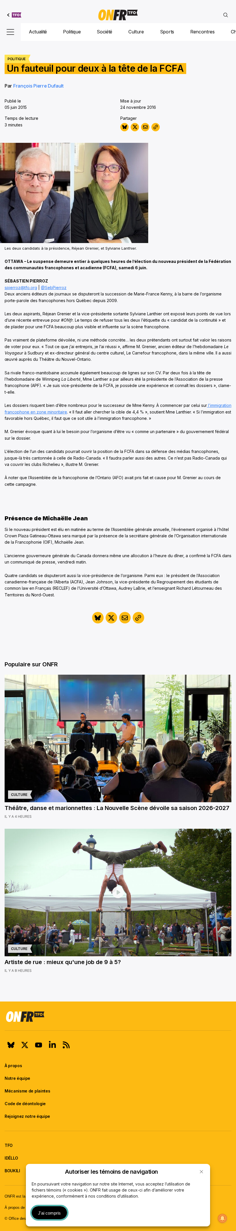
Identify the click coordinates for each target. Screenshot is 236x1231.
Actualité (38, 32)
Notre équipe (17, 1078)
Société (104, 32)
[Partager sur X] (135, 127)
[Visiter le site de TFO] (14, 15)
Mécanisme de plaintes (27, 1090)
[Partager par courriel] (145, 127)
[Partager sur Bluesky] (124, 127)
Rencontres (202, 32)
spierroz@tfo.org (21, 287)
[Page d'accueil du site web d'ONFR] (118, 15)
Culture (136, 32)
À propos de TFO (19, 1207)
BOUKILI (12, 1170)
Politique (72, 32)
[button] (201, 1172)
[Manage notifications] (222, 1218)
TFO (9, 1145)
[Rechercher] (226, 15)
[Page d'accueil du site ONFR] (118, 1016)
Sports (167, 32)
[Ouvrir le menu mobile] (10, 32)
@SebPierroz (53, 287)
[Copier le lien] (155, 127)
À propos (13, 1065)
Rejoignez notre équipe (27, 1116)
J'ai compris (49, 1213)
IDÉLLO (11, 1158)
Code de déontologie (25, 1103)
